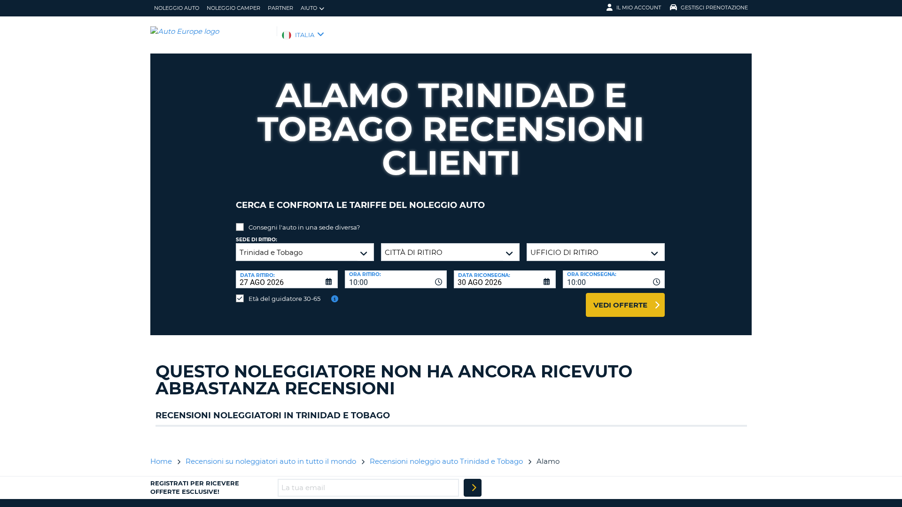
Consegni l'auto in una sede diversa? (304, 227)
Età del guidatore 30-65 (284, 298)
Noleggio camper (233, 8)
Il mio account (638, 7)
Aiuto (309, 8)
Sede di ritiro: (256, 240)
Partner (280, 8)
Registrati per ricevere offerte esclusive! (194, 487)
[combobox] (396, 279)
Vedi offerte (620, 304)
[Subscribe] (473, 488)
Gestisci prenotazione (714, 7)
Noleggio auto (176, 8)
